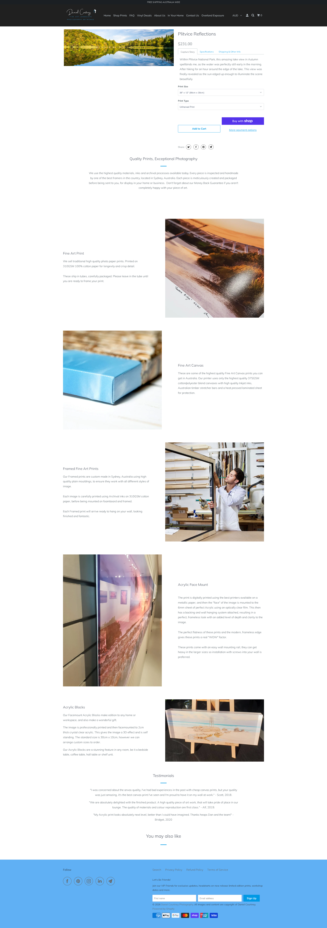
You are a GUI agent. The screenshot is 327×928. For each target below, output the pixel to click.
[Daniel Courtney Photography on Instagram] (90, 881)
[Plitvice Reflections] (119, 47)
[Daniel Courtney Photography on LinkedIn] (101, 881)
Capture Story (188, 51)
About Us (159, 15)
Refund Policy (194, 869)
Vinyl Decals (144, 15)
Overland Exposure (212, 15)
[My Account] (247, 15)
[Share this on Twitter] (188, 147)
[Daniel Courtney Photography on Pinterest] (79, 881)
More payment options (243, 130)
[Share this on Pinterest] (203, 147)
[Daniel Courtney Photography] (80, 15)
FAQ (132, 15)
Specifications (207, 51)
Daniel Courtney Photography (177, 904)
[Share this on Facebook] (196, 147)
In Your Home (176, 15)
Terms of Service (217, 869)
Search (156, 869)
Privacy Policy (173, 869)
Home (107, 15)
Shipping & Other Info (229, 51)
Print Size (183, 86)
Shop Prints (120, 15)
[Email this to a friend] (211, 147)
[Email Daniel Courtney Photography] (111, 881)
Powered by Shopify (163, 908)
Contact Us (192, 15)
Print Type (183, 100)
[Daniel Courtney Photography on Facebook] (68, 881)
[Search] (253, 15)
